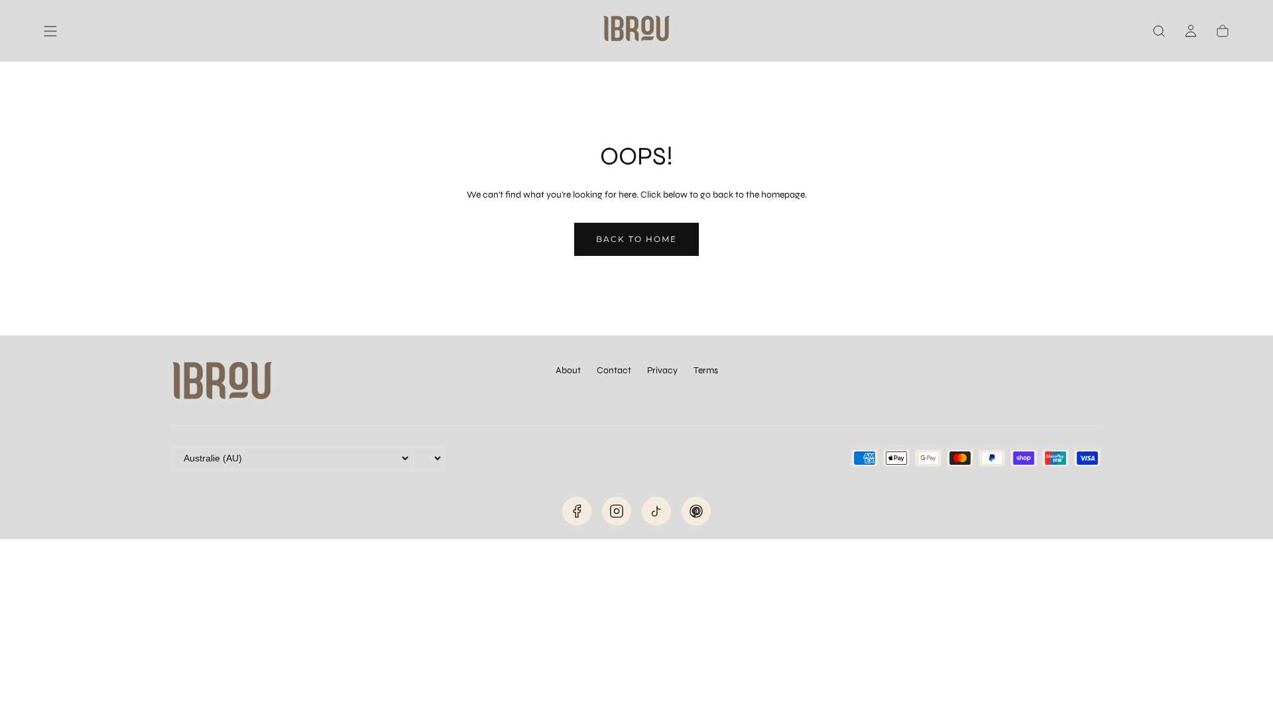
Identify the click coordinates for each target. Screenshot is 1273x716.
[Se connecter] (1191, 31)
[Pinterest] (696, 511)
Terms (706, 370)
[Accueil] (636, 31)
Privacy (662, 370)
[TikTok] (656, 511)
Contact (614, 370)
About (568, 370)
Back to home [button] (636, 239)
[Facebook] (576, 511)
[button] (50, 31)
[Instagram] (616, 511)
